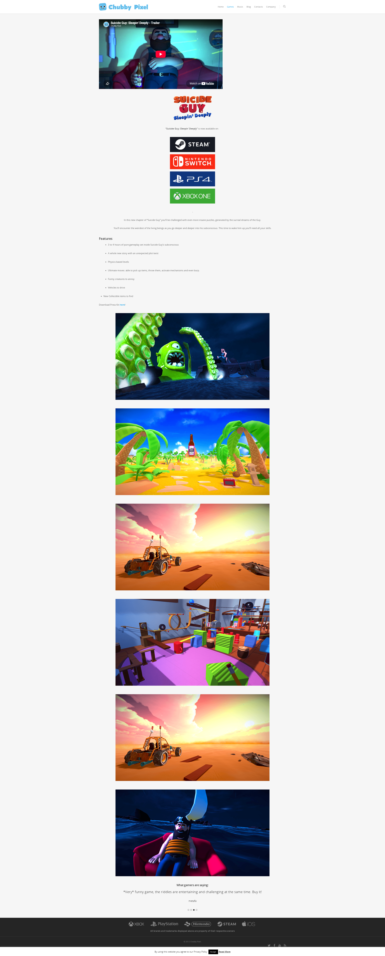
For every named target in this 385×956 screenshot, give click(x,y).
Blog (248, 6)
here (122, 304)
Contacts (258, 6)
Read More (225, 951)
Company (271, 6)
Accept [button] (213, 951)
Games (230, 6)
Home (221, 6)
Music (240, 6)
